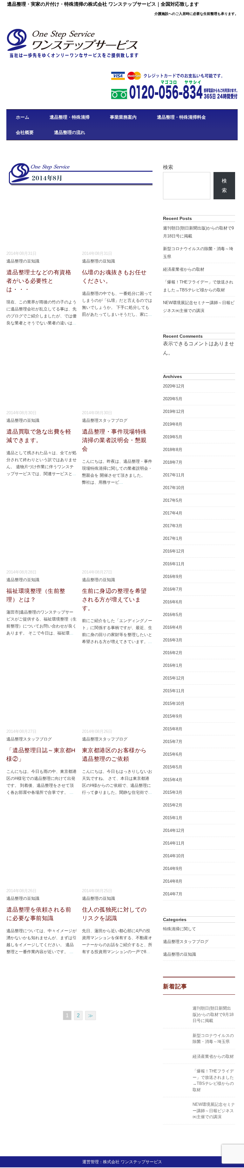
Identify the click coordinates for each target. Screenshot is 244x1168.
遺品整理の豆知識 (22, 261)
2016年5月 (172, 614)
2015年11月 (174, 690)
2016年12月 (174, 551)
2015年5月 (172, 767)
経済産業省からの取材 (183, 269)
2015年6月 (172, 754)
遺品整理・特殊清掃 (70, 117)
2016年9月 (172, 576)
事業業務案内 (123, 117)
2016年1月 (172, 665)
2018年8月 (172, 449)
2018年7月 (172, 462)
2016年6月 (172, 602)
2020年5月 (172, 398)
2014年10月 (174, 855)
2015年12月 (174, 678)
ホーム (22, 117)
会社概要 (25, 132)
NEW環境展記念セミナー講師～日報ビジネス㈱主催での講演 (198, 306)
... (74, 323)
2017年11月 (174, 475)
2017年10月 (174, 487)
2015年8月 (172, 729)
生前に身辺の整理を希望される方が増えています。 (114, 599)
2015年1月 (172, 817)
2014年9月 (172, 868)
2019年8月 (172, 424)
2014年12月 (174, 830)
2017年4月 (172, 513)
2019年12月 (174, 411)
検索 (168, 167)
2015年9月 (172, 716)
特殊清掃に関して (179, 928)
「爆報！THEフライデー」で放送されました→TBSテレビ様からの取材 (198, 286)
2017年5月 (172, 500)
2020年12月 (174, 386)
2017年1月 (172, 538)
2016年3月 (172, 640)
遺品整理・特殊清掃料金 (181, 117)
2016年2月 (172, 652)
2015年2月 (172, 805)
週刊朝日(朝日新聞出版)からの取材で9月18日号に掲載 (213, 1014)
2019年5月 (172, 437)
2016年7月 (172, 589)
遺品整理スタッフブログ (104, 420)
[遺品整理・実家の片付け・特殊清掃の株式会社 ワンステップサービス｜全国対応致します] (73, 33)
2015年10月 (174, 703)
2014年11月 (174, 843)
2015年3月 (172, 792)
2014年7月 (172, 894)
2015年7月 (172, 741)
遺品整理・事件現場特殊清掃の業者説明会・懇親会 (114, 440)
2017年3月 (172, 525)
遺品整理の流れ (69, 132)
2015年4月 (172, 779)
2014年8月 (172, 881)
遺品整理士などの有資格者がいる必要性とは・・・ (38, 281)
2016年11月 (174, 563)
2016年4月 (172, 627)
